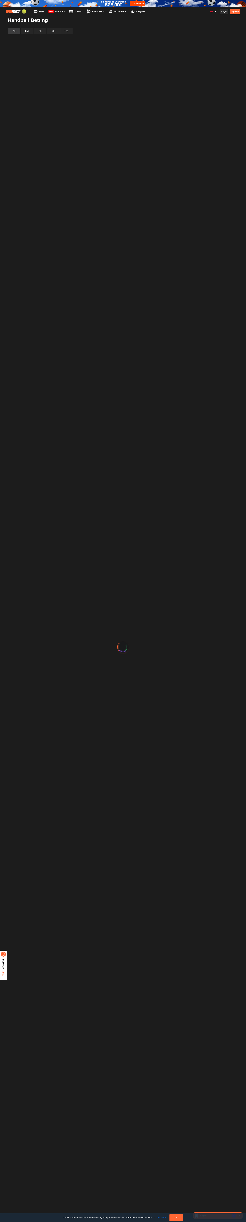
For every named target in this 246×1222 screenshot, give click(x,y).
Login (224, 11)
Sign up (235, 11)
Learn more (160, 1217)
